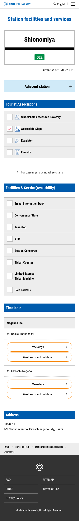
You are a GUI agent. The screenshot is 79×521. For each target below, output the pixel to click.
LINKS (9, 489)
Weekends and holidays (37, 357)
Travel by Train (22, 446)
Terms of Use (51, 489)
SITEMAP (48, 480)
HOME (6, 446)
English (61, 4)
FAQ (8, 480)
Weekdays (37, 347)
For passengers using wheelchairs (42, 172)
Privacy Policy (14, 498)
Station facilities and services (49, 446)
